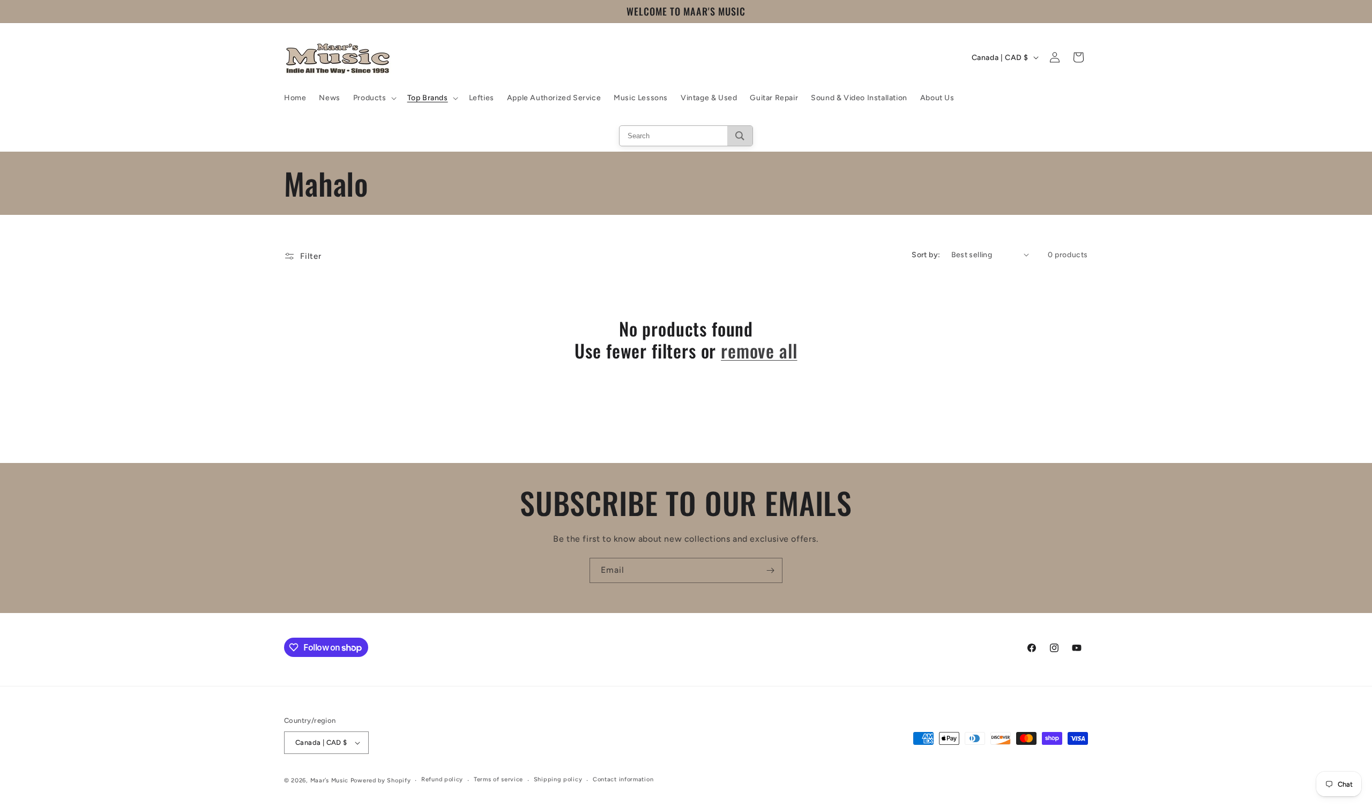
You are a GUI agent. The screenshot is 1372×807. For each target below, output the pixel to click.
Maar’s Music (329, 780)
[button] (374, 98)
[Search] (739, 136)
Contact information (623, 779)
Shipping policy (558, 779)
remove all (759, 351)
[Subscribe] (770, 570)
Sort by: (926, 254)
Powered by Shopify (381, 780)
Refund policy (442, 779)
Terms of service (498, 779)
